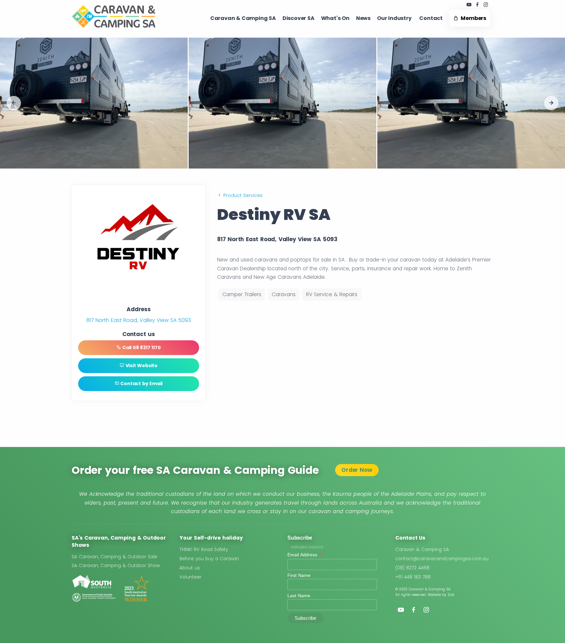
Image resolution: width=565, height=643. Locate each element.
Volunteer (190, 577)
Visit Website (141, 365)
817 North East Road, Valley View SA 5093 (138, 320)
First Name (299, 575)
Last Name (298, 595)
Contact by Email (141, 383)
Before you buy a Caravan (209, 559)
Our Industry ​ (395, 18)
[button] (14, 103)
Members (472, 18)
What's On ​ (335, 18)
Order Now (356, 470)
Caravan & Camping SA (422, 549)
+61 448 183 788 (413, 577)
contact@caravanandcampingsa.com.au (441, 559)
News (363, 18)
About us (190, 568)
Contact (431, 18)
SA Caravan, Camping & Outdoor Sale (114, 557)
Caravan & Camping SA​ (243, 18)
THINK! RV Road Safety (204, 549)
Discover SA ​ (298, 18)
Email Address (304, 555)
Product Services (242, 195)
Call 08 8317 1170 (141, 347)
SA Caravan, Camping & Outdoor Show (116, 566)
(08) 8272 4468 (412, 568)
